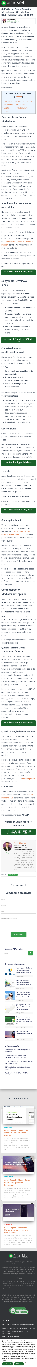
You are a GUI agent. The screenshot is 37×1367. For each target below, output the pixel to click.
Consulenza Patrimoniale (11, 1337)
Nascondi (18, 97)
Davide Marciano (20, 843)
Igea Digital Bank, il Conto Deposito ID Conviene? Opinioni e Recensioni (23, 1007)
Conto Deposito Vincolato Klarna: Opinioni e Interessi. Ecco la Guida (16, 1230)
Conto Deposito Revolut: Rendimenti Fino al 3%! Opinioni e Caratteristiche (23, 995)
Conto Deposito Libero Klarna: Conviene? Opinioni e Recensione (24, 1034)
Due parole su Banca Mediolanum (17, 101)
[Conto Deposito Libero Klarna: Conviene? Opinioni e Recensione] (10, 1035)
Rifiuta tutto (19, 1364)
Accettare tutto (7, 1364)
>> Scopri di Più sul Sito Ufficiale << (18, 340)
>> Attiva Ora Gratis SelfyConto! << (18, 272)
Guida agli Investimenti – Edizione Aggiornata (18, 1325)
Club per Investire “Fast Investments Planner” (18, 1328)
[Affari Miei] (13, 3)
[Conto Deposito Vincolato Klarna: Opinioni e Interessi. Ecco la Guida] (18, 1212)
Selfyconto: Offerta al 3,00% (14, 105)
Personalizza (30, 1364)
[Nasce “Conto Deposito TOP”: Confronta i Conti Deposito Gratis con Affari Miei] (10, 1020)
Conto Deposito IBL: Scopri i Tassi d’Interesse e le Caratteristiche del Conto (24, 970)
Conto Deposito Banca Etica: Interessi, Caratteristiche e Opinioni (16, 1132)
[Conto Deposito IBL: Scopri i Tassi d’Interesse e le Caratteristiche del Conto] (10, 971)
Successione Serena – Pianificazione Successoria (15, 1332)
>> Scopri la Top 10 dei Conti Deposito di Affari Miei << (18, 832)
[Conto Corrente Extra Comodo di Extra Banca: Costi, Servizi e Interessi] (10, 984)
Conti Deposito (12, 874)
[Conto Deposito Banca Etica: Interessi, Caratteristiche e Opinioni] (18, 1115)
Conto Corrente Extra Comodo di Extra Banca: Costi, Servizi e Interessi (23, 982)
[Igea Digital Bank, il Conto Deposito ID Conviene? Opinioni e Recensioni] (10, 1008)
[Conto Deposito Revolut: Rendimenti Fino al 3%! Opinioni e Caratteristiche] (10, 996)
